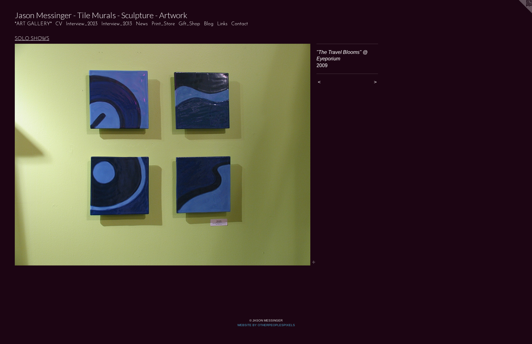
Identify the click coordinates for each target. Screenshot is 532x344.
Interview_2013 (116, 24)
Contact (239, 24)
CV (58, 24)
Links (222, 24)
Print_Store (163, 24)
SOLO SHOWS (32, 38)
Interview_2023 (82, 24)
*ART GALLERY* (33, 24)
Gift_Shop (189, 24)
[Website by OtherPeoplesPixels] (519, 12)
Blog (208, 24)
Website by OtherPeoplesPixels (266, 325)
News (142, 24)
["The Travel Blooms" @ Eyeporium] (162, 154)
